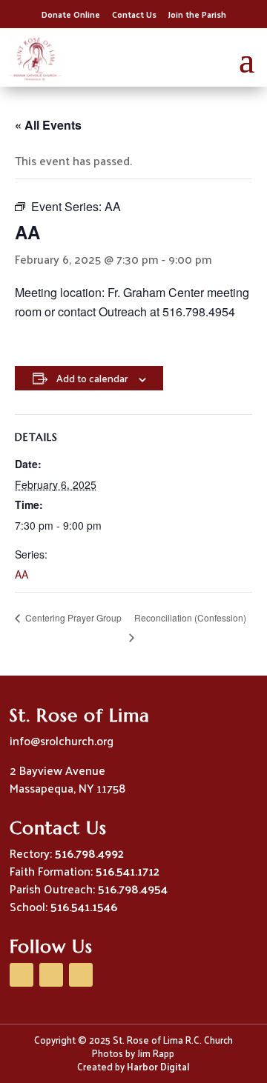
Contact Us (134, 14)
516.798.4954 (133, 888)
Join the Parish (197, 14)
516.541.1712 (127, 871)
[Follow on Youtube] (51, 975)
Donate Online (71, 14)
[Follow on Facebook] (21, 975)
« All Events (48, 124)
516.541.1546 (83, 906)
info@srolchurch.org (61, 740)
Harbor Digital (158, 1066)
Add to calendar (92, 378)
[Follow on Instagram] (81, 975)
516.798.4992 (89, 853)
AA (21, 574)
